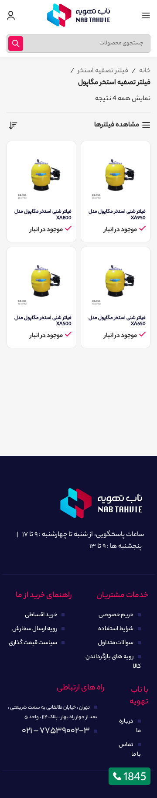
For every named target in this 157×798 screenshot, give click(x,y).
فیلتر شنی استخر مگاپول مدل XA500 (43, 321)
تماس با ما (130, 750)
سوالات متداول (115, 643)
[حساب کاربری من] (11, 15)
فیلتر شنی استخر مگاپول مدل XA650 (117, 321)
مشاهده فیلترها (116, 125)
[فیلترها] (124, 250)
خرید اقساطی (41, 615)
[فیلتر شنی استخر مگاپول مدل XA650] (115, 281)
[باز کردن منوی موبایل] (146, 15)
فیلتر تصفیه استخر (103, 71)
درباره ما (130, 726)
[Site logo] (78, 15)
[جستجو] (15, 43)
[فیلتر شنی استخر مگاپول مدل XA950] (115, 176)
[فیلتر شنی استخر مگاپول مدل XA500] (41, 281)
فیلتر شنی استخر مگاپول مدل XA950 (117, 215)
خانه (144, 71)
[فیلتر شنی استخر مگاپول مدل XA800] (41, 176)
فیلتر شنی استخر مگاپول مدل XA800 (43, 215)
